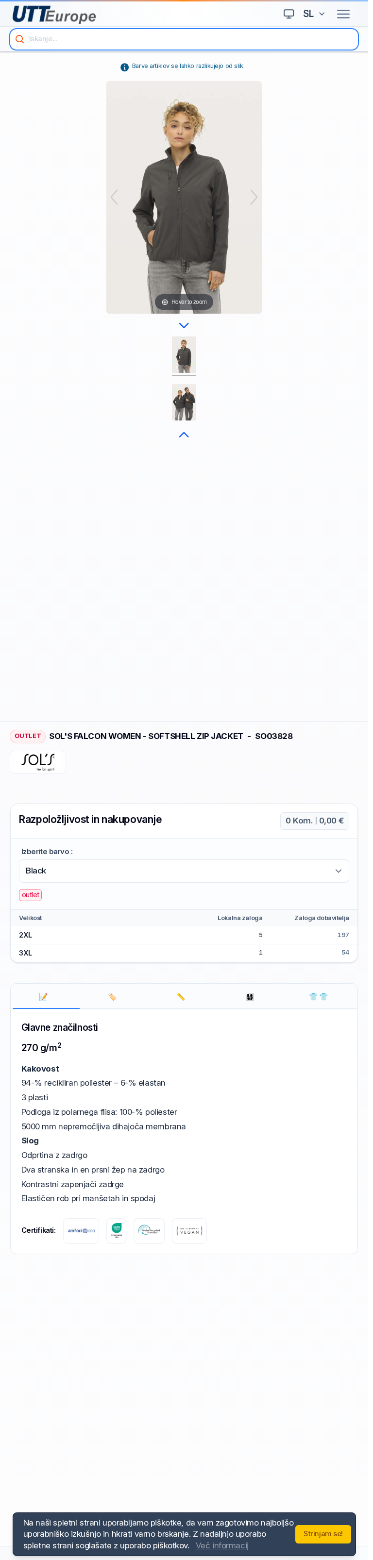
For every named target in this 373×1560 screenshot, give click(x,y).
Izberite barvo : (47, 851)
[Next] (254, 197)
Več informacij (222, 1545)
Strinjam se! (323, 1533)
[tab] (46, 997)
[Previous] (114, 197)
